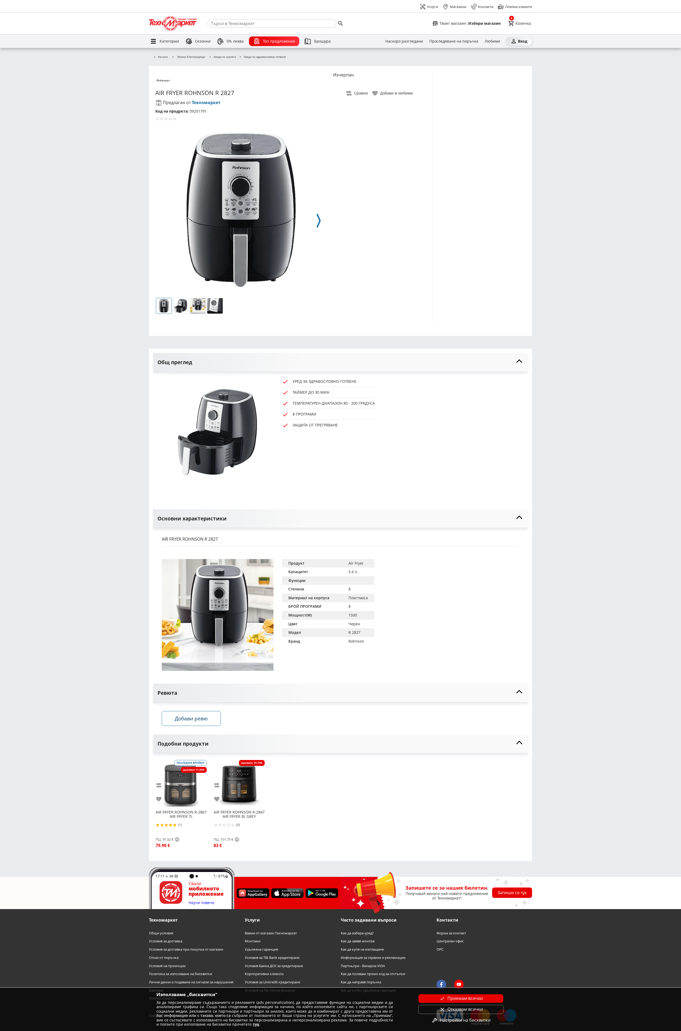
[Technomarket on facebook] (441, 984)
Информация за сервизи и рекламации (373, 958)
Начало (163, 57)
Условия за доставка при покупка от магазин (186, 949)
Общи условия (161, 933)
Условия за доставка (165, 941)
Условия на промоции (167, 966)
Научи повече (201, 903)
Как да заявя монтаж (358, 941)
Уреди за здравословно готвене (265, 57)
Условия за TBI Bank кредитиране (272, 958)
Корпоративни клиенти (264, 974)
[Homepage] (173, 23)
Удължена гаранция (261, 949)
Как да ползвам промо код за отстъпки (373, 974)
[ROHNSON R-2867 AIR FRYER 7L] (181, 783)
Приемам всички (465, 998)
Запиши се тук (512, 893)
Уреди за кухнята (225, 57)
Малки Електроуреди (191, 57)
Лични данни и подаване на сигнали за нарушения (191, 982)
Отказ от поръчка (163, 958)
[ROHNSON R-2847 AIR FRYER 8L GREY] (239, 783)
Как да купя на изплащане (362, 949)
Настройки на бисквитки (465, 1020)
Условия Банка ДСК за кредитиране (274, 966)
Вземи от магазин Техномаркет (271, 933)
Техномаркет (206, 102)
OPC (440, 949)
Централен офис (450, 941)
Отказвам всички (465, 1009)
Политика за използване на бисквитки (180, 974)
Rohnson (356, 641)
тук (256, 1024)
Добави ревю (191, 718)
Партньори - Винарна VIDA (363, 966)
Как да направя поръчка (361, 982)
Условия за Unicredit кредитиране (272, 982)
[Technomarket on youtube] (459, 984)
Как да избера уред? (357, 933)
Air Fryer (356, 563)
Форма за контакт (451, 933)
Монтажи (252, 941)
